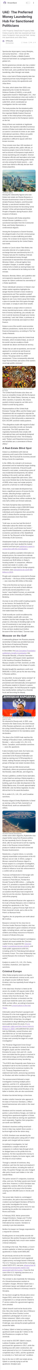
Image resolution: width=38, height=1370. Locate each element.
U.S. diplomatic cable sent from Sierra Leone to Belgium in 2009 (18, 1026)
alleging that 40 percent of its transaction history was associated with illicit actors (18, 1267)
